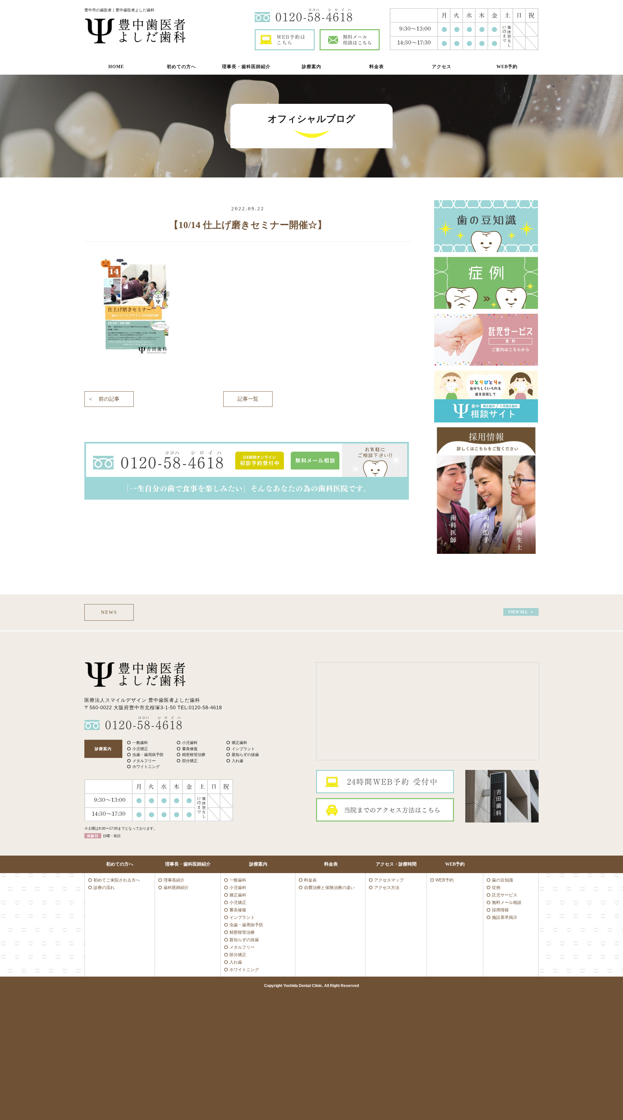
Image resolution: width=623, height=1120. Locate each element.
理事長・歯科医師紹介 (246, 66)
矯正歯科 (237, 895)
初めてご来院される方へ (116, 880)
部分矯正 (237, 954)
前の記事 (109, 399)
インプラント (242, 917)
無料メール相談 (506, 902)
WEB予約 (507, 66)
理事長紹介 (174, 880)
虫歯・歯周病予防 (246, 924)
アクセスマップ (389, 880)
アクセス (441, 66)
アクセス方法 (386, 887)
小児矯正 (237, 902)
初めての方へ (181, 66)
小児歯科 (237, 887)
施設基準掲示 (504, 917)
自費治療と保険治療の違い (329, 887)
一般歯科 (237, 880)
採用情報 (500, 909)
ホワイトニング (244, 969)
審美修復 (237, 909)
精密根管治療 (242, 932)
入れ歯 (235, 962)
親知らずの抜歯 (244, 939)
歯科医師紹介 (176, 887)
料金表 (376, 66)
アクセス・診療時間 (396, 864)
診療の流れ (104, 887)
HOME (116, 66)
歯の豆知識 (502, 880)
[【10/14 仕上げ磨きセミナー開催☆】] (248, 307)
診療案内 (311, 66)
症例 (496, 887)
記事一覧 (248, 399)
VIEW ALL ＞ (521, 612)
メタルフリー (242, 947)
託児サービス (504, 895)
